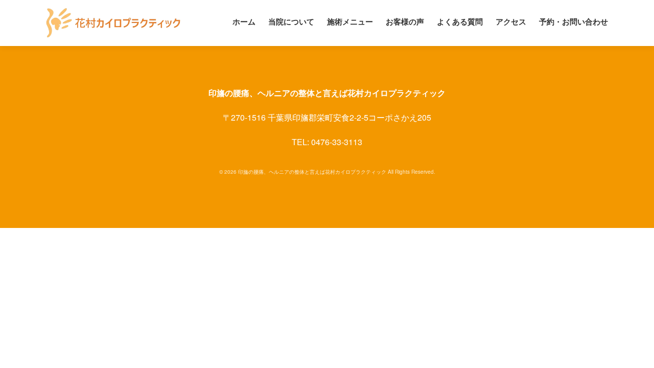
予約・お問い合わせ (573, 21)
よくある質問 (460, 21)
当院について (291, 21)
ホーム (243, 21)
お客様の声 (405, 21)
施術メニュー (350, 21)
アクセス (511, 21)
